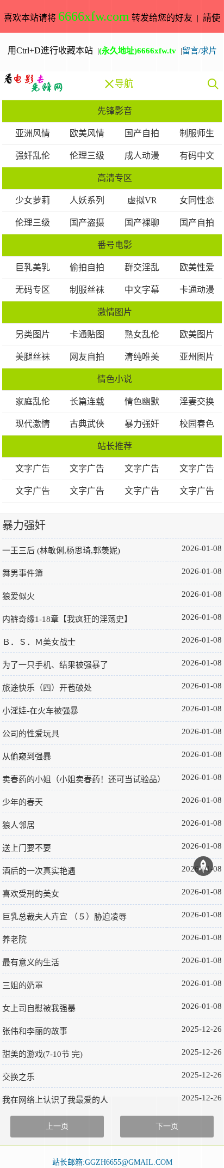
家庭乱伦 (32, 401)
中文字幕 (142, 289)
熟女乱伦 (142, 334)
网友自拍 (87, 356)
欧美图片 (196, 334)
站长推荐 (114, 446)
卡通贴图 (87, 334)
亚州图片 (196, 356)
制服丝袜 (87, 289)
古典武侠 (87, 423)
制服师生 (196, 133)
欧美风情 (87, 133)
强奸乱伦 (32, 155)
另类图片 (32, 334)
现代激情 (32, 423)
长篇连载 (87, 401)
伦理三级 (87, 155)
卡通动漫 (196, 289)
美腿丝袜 (32, 356)
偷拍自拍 (87, 267)
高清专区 (114, 178)
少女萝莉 (32, 200)
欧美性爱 (196, 267)
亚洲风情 (32, 133)
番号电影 (114, 245)
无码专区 (32, 289)
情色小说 (114, 379)
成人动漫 (142, 155)
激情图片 (114, 312)
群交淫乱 (142, 267)
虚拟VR (142, 200)
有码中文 (196, 155)
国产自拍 (142, 133)
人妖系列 (87, 200)
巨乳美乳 (32, 267)
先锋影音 (114, 111)
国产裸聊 (142, 222)
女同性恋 (196, 200)
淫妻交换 (196, 401)
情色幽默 (142, 401)
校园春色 (196, 423)
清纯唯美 (142, 356)
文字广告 (32, 468)
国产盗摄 (87, 222)
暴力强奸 (142, 423)
